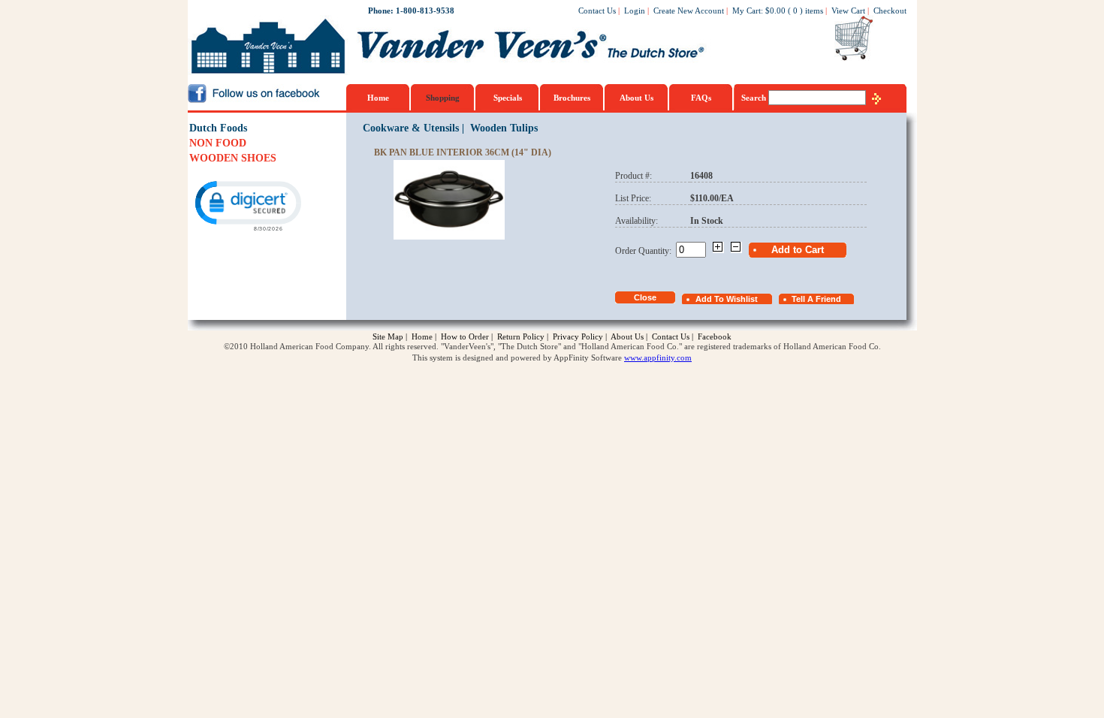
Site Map (388, 336)
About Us (636, 97)
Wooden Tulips (504, 128)
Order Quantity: (645, 251)
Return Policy (520, 336)
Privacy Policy (578, 336)
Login (634, 10)
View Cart (848, 10)
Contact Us (597, 10)
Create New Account (688, 10)
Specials (507, 97)
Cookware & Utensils (411, 128)
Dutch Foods (218, 128)
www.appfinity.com (658, 357)
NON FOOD (217, 143)
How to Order (465, 336)
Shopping (443, 97)
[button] (247, 204)
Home (378, 97)
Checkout (889, 10)
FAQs (701, 97)
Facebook (714, 336)
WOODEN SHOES (232, 158)
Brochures (572, 97)
